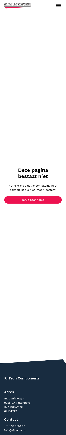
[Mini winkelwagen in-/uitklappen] (50, 5)
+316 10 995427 (15, 426)
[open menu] (58, 5)
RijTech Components (22, 378)
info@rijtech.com (15, 430)
